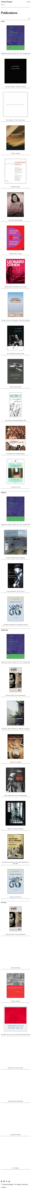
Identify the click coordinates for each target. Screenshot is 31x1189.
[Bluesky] (9, 1181)
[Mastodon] (1, 1181)
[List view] (29, 18)
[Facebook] (4, 1181)
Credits (3, 1187)
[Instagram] (6, 1181)
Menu (3, 4)
